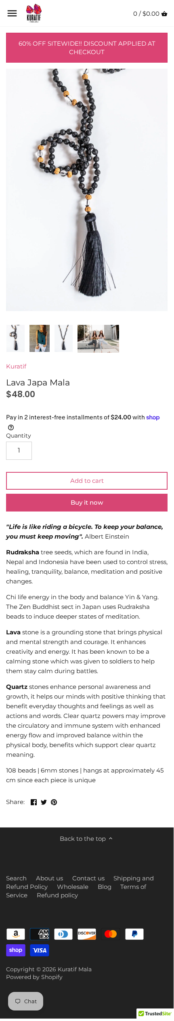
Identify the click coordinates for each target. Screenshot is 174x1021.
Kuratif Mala (75, 969)
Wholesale (72, 886)
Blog (104, 886)
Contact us (88, 878)
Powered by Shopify (34, 977)
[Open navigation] (12, 13)
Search (16, 878)
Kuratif (16, 366)
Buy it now (87, 502)
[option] (15, 338)
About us (49, 878)
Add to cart (87, 480)
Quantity (18, 435)
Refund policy (57, 895)
